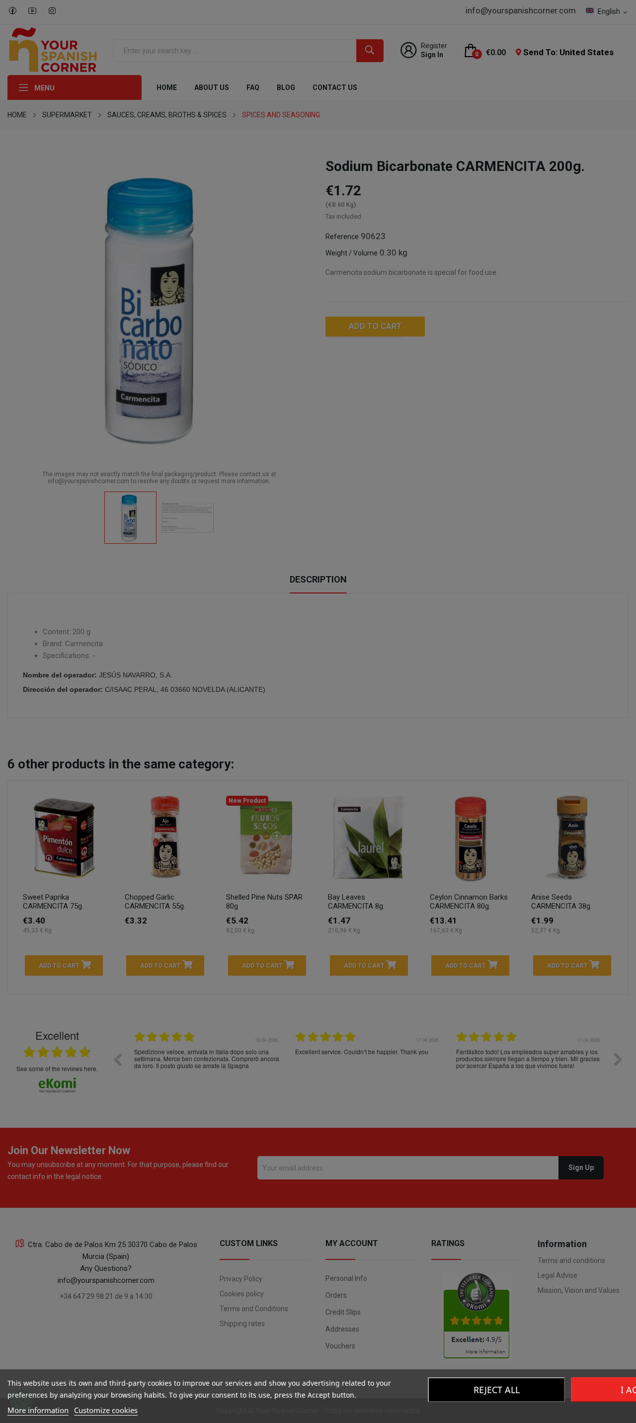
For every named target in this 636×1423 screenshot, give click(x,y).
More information (38, 1410)
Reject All (497, 1390)
